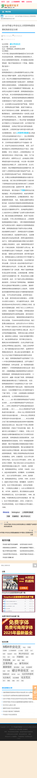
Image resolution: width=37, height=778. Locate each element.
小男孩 (18, 738)
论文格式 (6, 677)
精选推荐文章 (12, 729)
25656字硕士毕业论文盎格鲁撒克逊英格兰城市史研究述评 (19, 702)
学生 (4, 657)
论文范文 (25, 677)
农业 (15, 654)
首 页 (3, 2)
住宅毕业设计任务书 (26, 544)
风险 (22, 680)
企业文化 (29, 2)
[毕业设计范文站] (18, 6)
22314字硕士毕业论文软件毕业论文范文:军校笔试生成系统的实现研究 (19, 699)
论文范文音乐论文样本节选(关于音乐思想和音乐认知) (28, 551)
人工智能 (20, 650)
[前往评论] (35, 692)
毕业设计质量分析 (8, 557)
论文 (19, 674)
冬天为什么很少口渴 (9, 705)
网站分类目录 (32, 727)
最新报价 (7, 666)
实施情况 (15, 516)
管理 (23, 2)
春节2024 (23, 663)
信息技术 (9, 654)
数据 (23, 660)
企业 (8, 2)
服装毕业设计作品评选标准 (11, 708)
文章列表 (7, 663)
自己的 (13, 674)
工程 (13, 657)
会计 (31, 650)
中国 (29, 647)
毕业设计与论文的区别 (10, 714)
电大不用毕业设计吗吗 (9, 551)
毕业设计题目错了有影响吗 (11, 711)
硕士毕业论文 (9, 16)
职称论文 (6, 674)
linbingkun (9, 36)
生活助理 (29, 667)
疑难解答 (25, 729)
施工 (16, 663)
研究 (8, 671)
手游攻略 (6, 659)
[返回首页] (35, 687)
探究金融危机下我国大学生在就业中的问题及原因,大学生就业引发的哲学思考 (28, 548)
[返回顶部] (35, 697)
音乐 (18, 680)
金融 (13, 680)
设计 (4, 680)
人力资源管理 (15, 2)
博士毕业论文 (24, 653)
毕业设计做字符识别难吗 (10, 544)
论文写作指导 (27, 673)
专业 (24, 647)
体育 (4, 654)
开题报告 (20, 657)
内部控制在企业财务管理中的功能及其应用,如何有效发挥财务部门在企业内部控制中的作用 (11, 548)
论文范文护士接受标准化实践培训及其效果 (16, 695)
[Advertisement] (18, 759)
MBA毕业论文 (12, 646)
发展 (32, 654)
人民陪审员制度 (22, 132)
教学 (14, 660)
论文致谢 (16, 678)
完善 (23, 190)
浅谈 (23, 667)
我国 (27, 657)
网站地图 (19, 729)
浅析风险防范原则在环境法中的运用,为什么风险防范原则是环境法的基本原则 (19, 692)
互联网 (5, 650)
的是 (4, 671)
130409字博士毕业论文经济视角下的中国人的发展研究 (11, 554)
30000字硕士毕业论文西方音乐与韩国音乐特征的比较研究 (28, 554)
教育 (19, 660)
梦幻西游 (16, 667)
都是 (8, 680)
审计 (9, 657)
